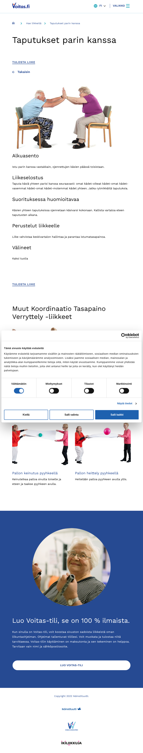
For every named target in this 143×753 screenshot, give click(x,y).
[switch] (54, 391)
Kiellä (26, 414)
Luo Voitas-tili (71, 665)
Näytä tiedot (124, 403)
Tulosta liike (23, 62)
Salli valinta (71, 414)
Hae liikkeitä (34, 23)
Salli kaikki (117, 414)
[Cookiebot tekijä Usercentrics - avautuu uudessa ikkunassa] (123, 335)
